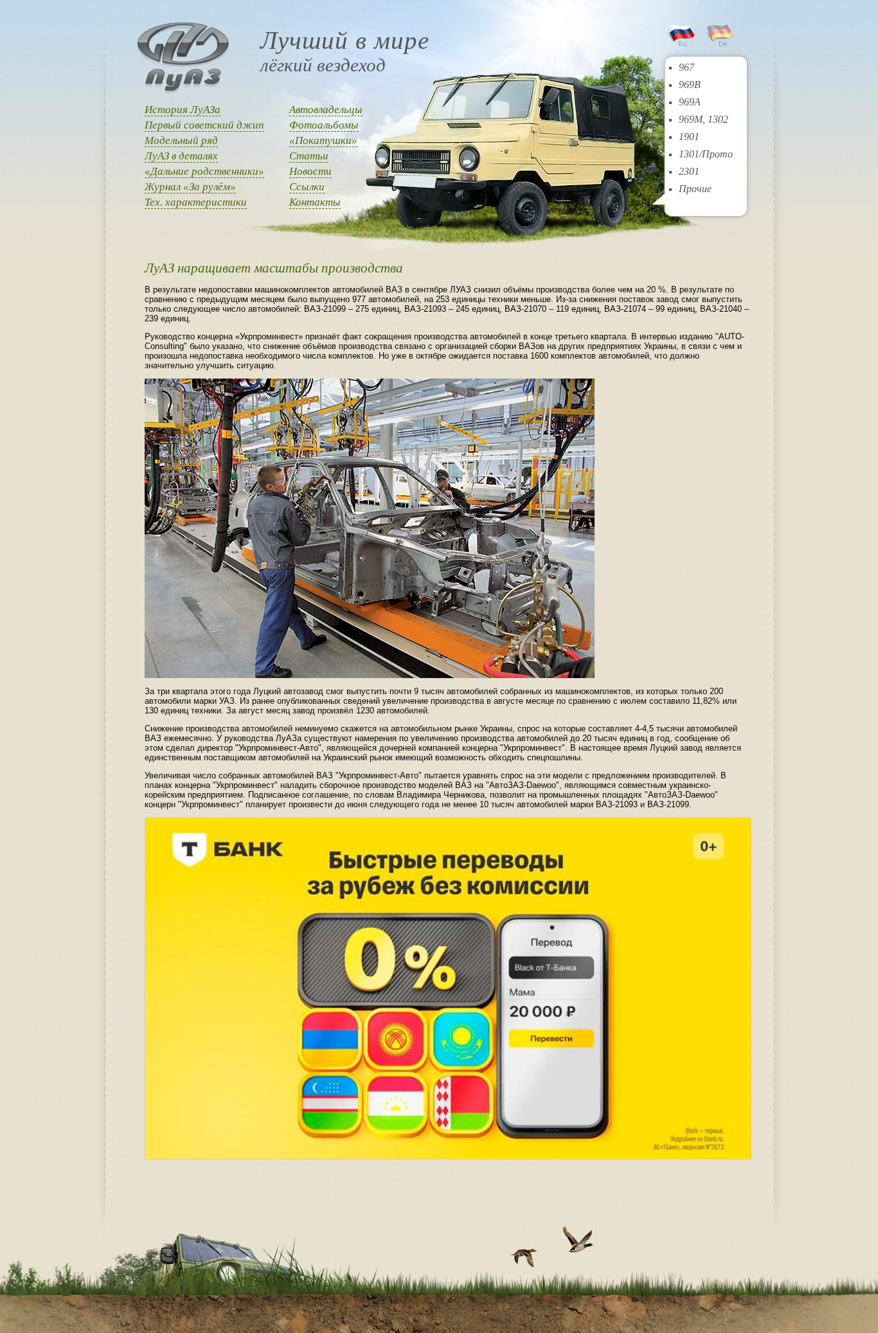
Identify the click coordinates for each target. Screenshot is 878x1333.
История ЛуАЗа (182, 109)
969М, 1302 (703, 119)
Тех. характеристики (196, 202)
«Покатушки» (323, 140)
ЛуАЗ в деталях (181, 156)
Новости (310, 171)
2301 (689, 171)
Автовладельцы (326, 109)
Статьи (308, 156)
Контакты (315, 202)
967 (686, 67)
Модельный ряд (181, 140)
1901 (689, 136)
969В (690, 84)
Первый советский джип (204, 125)
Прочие (695, 188)
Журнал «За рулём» (190, 187)
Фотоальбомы (324, 125)
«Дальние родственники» (204, 171)
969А (690, 101)
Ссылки (307, 187)
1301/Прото (706, 153)
